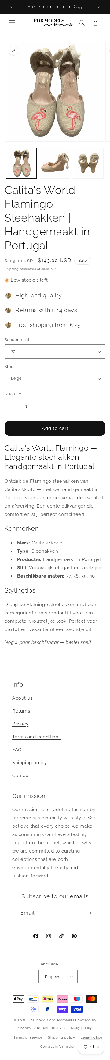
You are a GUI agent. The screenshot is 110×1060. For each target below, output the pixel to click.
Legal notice (91, 1037)
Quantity (13, 394)
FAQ (17, 749)
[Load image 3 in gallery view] (88, 163)
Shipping (12, 269)
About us (22, 698)
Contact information (57, 1047)
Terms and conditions (36, 737)
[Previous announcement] (11, 7)
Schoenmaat (17, 339)
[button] (12, 22)
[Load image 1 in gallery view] (21, 163)
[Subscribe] (89, 913)
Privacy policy (79, 1028)
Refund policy (49, 1028)
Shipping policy (29, 762)
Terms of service (27, 1037)
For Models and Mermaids (51, 1020)
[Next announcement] (98, 7)
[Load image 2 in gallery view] (55, 163)
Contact (21, 775)
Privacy (20, 724)
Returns (21, 711)
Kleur (10, 366)
